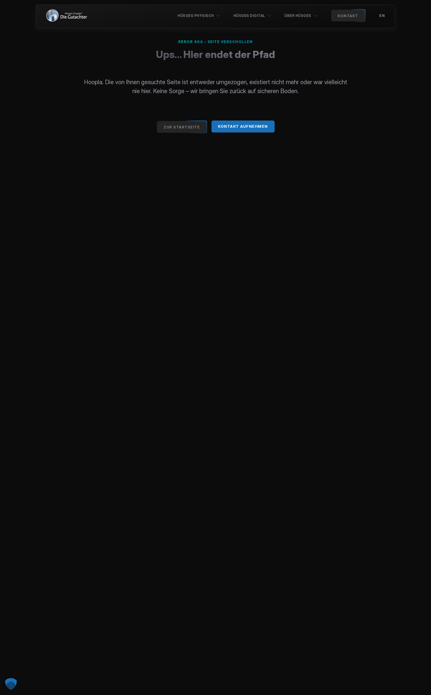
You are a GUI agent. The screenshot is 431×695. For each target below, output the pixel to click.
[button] (11, 684)
